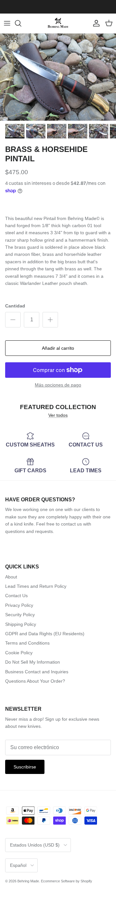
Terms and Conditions (27, 643)
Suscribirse (25, 766)
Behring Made (28, 881)
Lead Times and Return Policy (35, 586)
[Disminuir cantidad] (13, 319)
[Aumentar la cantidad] (50, 319)
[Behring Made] (58, 23)
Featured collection (58, 406)
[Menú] (7, 23)
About (11, 576)
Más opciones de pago (58, 384)
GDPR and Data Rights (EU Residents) (44, 633)
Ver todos (58, 415)
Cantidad (15, 305)
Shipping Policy (20, 624)
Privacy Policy (19, 605)
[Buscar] (21, 23)
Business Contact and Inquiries (36, 671)
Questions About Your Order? (35, 681)
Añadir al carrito (58, 348)
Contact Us (16, 595)
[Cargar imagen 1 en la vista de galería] (58, 77)
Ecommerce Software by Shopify (66, 881)
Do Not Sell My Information (32, 662)
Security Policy (20, 614)
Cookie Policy (19, 652)
